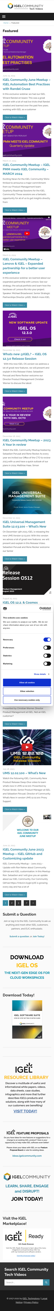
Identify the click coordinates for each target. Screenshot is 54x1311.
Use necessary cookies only (27, 700)
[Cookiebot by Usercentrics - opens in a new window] (39, 608)
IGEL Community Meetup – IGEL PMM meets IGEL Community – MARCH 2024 (26, 169)
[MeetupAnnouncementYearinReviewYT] (27, 431)
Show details (40, 674)
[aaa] (27, 841)
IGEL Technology (31, 1298)
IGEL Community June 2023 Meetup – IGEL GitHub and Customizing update (23, 854)
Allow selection (27, 691)
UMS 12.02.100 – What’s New (24, 773)
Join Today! (38, 936)
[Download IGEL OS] (27, 965)
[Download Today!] (27, 1019)
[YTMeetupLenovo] (27, 250)
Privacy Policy (31, 1302)
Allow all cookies (27, 682)
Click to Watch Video (14, 117)
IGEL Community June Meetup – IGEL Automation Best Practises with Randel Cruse (26, 84)
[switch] (47, 647)
